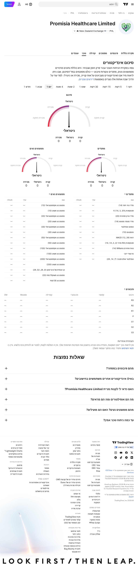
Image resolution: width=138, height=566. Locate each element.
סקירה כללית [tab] (127, 53)
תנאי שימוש (75, 531)
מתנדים (130, 194)
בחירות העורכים (42, 474)
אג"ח (98, 459)
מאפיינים (76, 445)
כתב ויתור (76, 534)
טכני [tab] (84, 53)
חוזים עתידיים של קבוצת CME (68, 479)
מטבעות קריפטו (93, 462)
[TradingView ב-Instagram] (116, 453)
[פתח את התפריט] (132, 4)
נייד (98, 531)
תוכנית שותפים (16, 471)
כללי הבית (45, 457)
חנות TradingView (72, 517)
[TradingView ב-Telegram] (126, 457)
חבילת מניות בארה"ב (71, 485)
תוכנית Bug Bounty (72, 549)
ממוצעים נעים (58, 194)
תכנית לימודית (16, 474)
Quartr (131, 497)
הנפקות (97, 502)
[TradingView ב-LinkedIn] (132, 457)
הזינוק (78, 471)
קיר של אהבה (43, 448)
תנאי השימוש (128, 348)
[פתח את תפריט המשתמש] (19, 4)
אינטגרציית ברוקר (15, 468)
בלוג (78, 499)
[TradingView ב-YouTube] (121, 453)
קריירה (77, 505)
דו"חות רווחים (94, 496)
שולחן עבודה (95, 534)
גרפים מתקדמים (15, 454)
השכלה (46, 471)
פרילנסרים (45, 488)
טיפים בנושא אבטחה (72, 546)
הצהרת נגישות (74, 543)
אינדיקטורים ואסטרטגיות (39, 482)
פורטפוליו (96, 511)
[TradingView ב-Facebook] (126, 453)
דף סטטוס (76, 552)
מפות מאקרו (95, 520)
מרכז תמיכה (75, 502)
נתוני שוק (76, 451)
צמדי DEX (96, 468)
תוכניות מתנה (74, 454)
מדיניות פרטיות (74, 537)
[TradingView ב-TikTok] (121, 457)
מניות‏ (98, 453)
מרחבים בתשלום (42, 491)
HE (26, 4)
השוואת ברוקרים (73, 468)
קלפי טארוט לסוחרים (72, 520)
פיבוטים (130, 289)
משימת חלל (75, 496)
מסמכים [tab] (103, 53)
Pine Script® (94, 522)
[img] (77, 31)
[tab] (129, 86)
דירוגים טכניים (86, 79)
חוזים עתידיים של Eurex (70, 482)
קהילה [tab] (92, 53)
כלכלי (98, 493)
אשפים (46, 485)
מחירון (77, 448)
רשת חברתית (43, 445)
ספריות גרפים (16, 448)
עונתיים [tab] (75, 53)
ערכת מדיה (75, 508)
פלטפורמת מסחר (15, 457)
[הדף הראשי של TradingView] (125, 4)
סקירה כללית (75, 462)
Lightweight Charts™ (13, 451)
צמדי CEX (96, 465)
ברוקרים (77, 465)
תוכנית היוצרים (43, 454)
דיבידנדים (96, 499)
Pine (98, 471)
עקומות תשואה (94, 514)
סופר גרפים (95, 445)
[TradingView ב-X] (132, 453)
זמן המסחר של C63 (72, 522)
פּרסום (19, 465)
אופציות (97, 517)
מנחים (46, 460)
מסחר (46, 468)
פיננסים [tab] (114, 53)
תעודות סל (95, 456)
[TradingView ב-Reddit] (116, 457)
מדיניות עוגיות (74, 540)
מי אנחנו (77, 493)
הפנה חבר (45, 451)
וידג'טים (19, 445)
